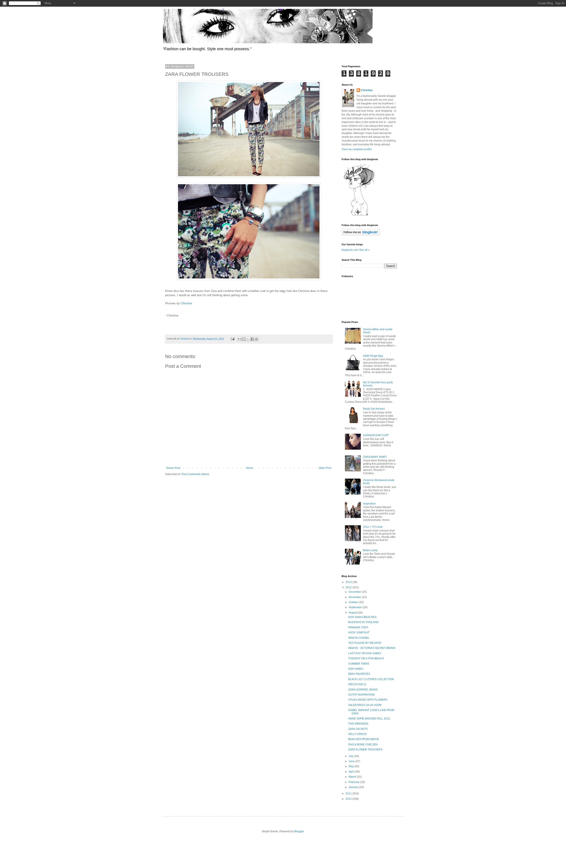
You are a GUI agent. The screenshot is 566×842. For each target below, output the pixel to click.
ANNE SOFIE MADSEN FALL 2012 (369, 718)
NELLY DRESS (357, 734)
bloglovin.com (350, 249)
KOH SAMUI (355, 668)
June (352, 761)
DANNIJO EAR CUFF (376, 435)
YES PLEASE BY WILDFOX (364, 642)
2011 (349, 793)
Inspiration (369, 503)
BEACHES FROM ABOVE (363, 739)
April (352, 771)
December (355, 591)
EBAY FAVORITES (359, 673)
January (354, 787)
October (354, 602)
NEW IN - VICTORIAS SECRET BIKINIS (372, 648)
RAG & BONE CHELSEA (363, 744)
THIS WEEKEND (358, 723)
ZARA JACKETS (358, 729)
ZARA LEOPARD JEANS (363, 689)
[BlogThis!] (244, 339)
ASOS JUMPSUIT (358, 632)
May (351, 766)
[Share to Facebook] (252, 339)
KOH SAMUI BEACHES (362, 617)
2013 (349, 582)
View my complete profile (357, 149)
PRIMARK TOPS (358, 627)
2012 (349, 587)
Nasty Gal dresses (374, 408)
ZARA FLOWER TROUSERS (365, 749)
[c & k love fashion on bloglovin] (359, 215)
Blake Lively (370, 550)
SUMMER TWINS (358, 663)
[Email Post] (232, 338)
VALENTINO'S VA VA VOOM (364, 705)
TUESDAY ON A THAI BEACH (366, 658)
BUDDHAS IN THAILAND (363, 622)
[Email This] (239, 339)
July (351, 756)
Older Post (325, 468)
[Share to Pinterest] (256, 339)
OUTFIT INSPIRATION (361, 694)
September (356, 607)
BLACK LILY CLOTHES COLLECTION (371, 679)
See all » (364, 249)
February (354, 782)
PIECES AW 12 (357, 684)
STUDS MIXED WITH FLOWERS (367, 699)
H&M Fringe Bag (373, 355)
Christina (186, 303)
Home (249, 468)
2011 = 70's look (372, 526)
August (353, 612)
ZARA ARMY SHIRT (375, 456)
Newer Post (173, 468)
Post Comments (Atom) (195, 474)
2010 (349, 798)
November (355, 597)
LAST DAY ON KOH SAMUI (364, 653)
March (353, 776)
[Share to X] (248, 339)
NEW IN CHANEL (358, 637)
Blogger (299, 831)
